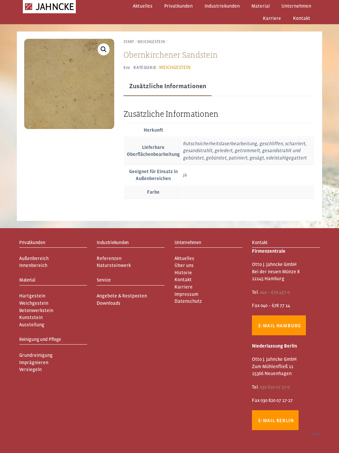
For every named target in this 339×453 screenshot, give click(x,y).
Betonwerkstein (36, 310)
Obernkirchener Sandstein (170, 54)
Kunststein (31, 317)
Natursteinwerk (114, 265)
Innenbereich (33, 265)
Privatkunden (178, 6)
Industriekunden (222, 6)
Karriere (272, 18)
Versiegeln (30, 369)
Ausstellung (31, 324)
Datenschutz (188, 301)
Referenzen (109, 258)
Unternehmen (296, 6)
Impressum (186, 294)
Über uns (184, 265)
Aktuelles (143, 6)
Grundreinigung (36, 355)
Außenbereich (34, 258)
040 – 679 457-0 (275, 292)
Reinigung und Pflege (40, 339)
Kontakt (301, 18)
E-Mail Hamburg (279, 325)
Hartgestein (32, 295)
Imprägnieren (33, 362)
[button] (104, 49)
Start (128, 41)
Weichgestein (151, 41)
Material (260, 6)
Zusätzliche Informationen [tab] (167, 86)
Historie (183, 272)
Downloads (109, 303)
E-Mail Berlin (276, 420)
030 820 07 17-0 (275, 387)
